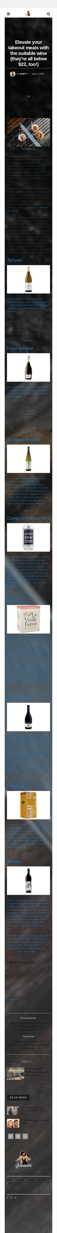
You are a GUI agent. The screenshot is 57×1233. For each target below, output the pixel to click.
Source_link (12, 999)
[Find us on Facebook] (7, 1198)
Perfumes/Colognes (22, 1070)
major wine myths (26, 951)
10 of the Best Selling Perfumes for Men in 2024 (37, 1072)
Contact (30, 1180)
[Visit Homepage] (28, 14)
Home (9, 1180)
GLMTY (23, 74)
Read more (20, 1097)
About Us (19, 1180)
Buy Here (28, 432)
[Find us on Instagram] (11, 1198)
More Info (28, 340)
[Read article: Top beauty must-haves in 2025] (13, 1123)
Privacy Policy (15, 1183)
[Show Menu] (8, 14)
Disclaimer (42, 1180)
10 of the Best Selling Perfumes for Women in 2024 (33, 1110)
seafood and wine (36, 948)
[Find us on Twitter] (15, 1198)
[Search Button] (48, 14)
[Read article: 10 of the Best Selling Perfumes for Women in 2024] (13, 1110)
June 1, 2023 (38, 74)
